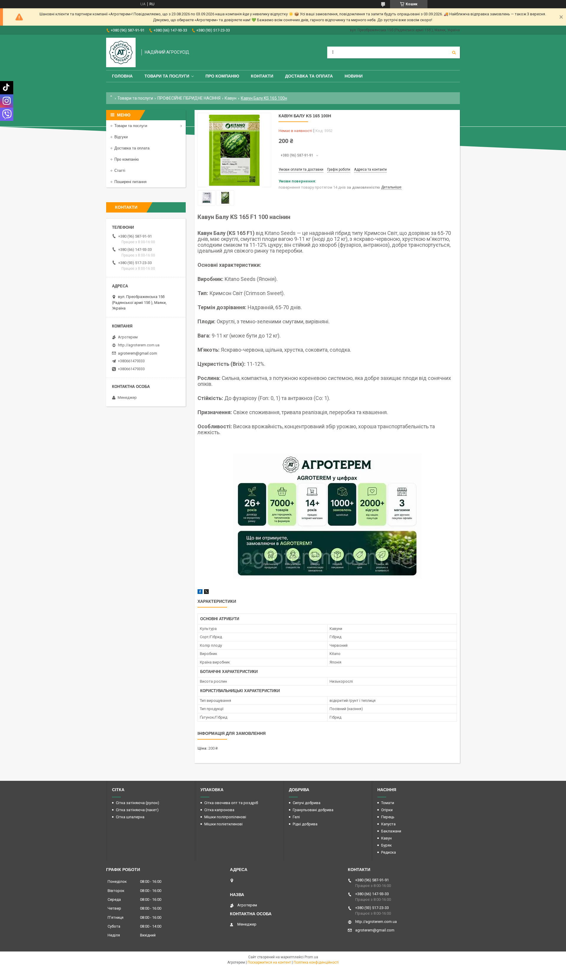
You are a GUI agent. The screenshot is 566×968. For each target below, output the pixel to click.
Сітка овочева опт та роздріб (231, 803)
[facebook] (200, 592)
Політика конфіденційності (316, 962)
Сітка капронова (219, 810)
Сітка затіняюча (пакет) (137, 810)
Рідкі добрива (305, 824)
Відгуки (121, 137)
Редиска (388, 852)
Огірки (387, 810)
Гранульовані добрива (313, 810)
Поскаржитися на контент (269, 962)
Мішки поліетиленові (223, 824)
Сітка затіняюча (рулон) (137, 803)
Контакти (262, 76)
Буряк (386, 845)
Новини (354, 76)
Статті (119, 170)
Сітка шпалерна (130, 817)
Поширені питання (130, 182)
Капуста (388, 824)
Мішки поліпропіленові (225, 817)
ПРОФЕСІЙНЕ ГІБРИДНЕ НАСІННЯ (189, 98)
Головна (122, 76)
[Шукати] (454, 52)
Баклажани (391, 831)
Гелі (296, 817)
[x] (206, 592)
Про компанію (222, 76)
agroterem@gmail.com (137, 353)
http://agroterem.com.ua (138, 345)
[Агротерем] (121, 52)
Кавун (230, 98)
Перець (387, 817)
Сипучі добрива (306, 803)
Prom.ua (311, 957)
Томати (387, 803)
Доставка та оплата (309, 76)
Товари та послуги (166, 76)
